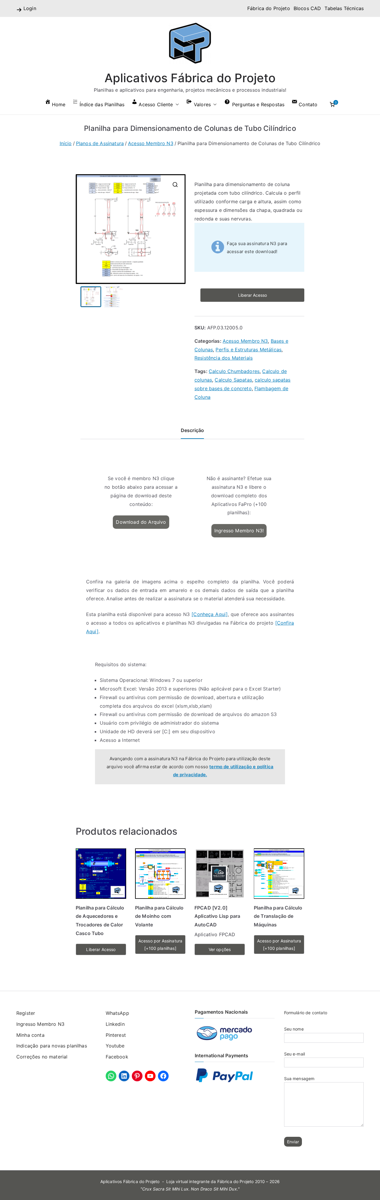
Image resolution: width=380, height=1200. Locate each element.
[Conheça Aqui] (209, 614)
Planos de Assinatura (100, 143)
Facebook (117, 1057)
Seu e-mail (294, 1053)
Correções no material (41, 1057)
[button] (176, 104)
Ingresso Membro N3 (40, 1024)
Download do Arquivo (141, 522)
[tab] (192, 432)
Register (25, 1013)
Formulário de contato (305, 1012)
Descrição (192, 430)
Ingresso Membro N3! (239, 531)
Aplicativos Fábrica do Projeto (190, 78)
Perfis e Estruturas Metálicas (248, 350)
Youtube (115, 1046)
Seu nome (294, 1028)
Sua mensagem (299, 1078)
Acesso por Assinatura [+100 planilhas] (160, 944)
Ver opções (220, 949)
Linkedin (115, 1024)
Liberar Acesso (252, 295)
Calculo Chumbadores (234, 371)
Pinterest (116, 1035)
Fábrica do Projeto (268, 8)
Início (66, 143)
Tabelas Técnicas (344, 8)
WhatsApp (117, 1013)
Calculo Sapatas (233, 380)
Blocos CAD (307, 8)
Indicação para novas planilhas (51, 1046)
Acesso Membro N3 (150, 143)
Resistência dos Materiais (223, 358)
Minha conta (30, 1035)
